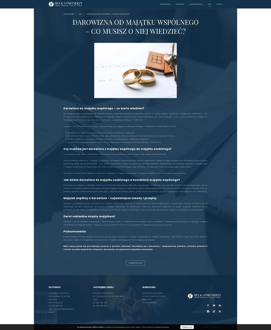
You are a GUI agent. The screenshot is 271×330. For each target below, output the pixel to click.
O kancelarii (180, 4)
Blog (209, 4)
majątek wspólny (105, 113)
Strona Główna (165, 4)
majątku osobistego (113, 120)
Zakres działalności (196, 4)
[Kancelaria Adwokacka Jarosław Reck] (65, 4)
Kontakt (219, 4)
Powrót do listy (135, 263)
